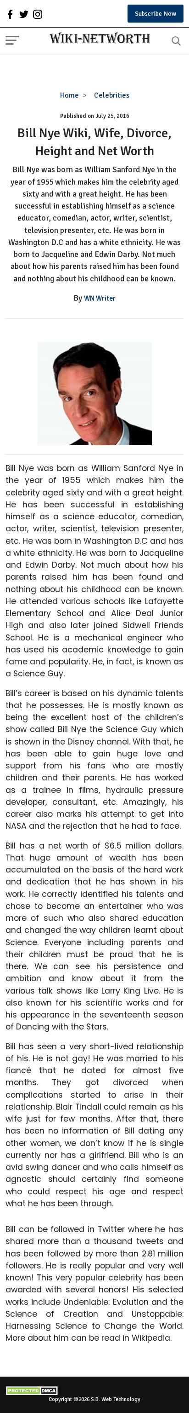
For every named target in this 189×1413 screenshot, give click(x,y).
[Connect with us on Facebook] (10, 13)
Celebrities (111, 95)
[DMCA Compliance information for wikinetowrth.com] (94, 1391)
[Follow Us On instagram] (37, 13)
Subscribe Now (155, 13)
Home (69, 95)
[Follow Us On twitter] (23, 13)
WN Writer (100, 298)
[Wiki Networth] (98, 39)
